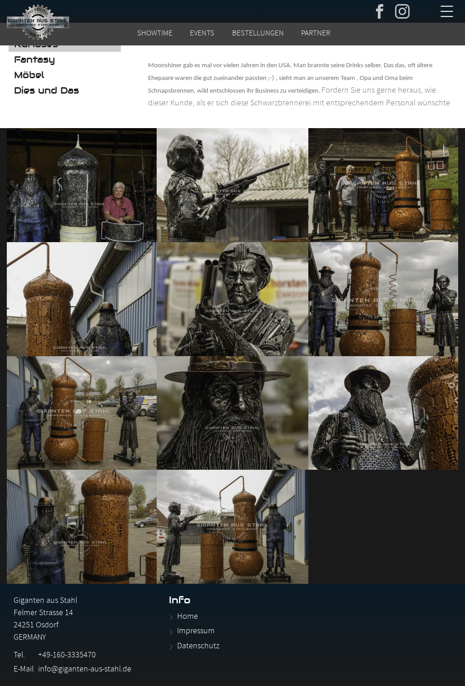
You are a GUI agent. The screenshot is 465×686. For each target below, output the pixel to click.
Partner (315, 34)
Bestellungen (258, 34)
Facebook (379, 10)
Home (187, 617)
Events (202, 34)
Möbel (29, 75)
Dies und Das (46, 90)
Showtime (155, 34)
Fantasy (34, 59)
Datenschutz (198, 647)
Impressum (196, 632)
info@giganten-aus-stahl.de (84, 670)
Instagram (402, 10)
